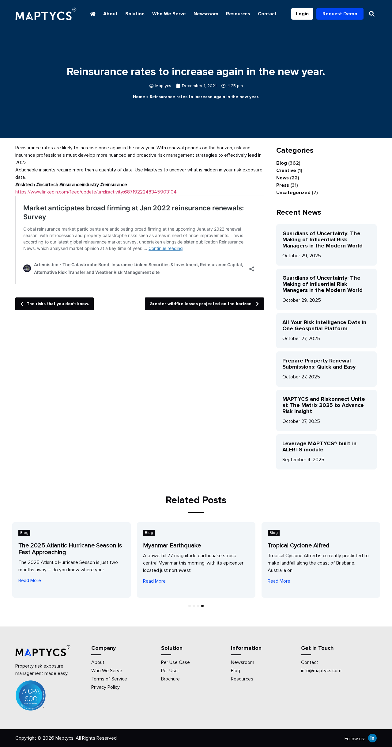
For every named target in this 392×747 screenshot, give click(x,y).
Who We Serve (169, 14)
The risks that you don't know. (58, 303)
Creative (286, 170)
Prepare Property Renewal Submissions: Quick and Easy (319, 363)
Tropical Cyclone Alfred (299, 545)
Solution (135, 14)
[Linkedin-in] (372, 738)
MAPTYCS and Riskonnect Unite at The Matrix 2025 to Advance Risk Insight (323, 405)
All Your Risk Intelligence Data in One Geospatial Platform (324, 325)
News (282, 178)
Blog (281, 163)
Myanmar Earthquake (172, 545)
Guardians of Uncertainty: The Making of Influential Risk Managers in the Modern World (322, 239)
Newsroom (206, 14)
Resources (238, 14)
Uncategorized (293, 193)
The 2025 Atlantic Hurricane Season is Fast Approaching (70, 549)
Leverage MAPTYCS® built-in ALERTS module (319, 446)
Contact (267, 14)
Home (139, 96)
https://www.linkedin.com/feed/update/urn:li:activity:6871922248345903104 (96, 192)
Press (282, 185)
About (110, 14)
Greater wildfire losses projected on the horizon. (201, 303)
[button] (372, 14)
